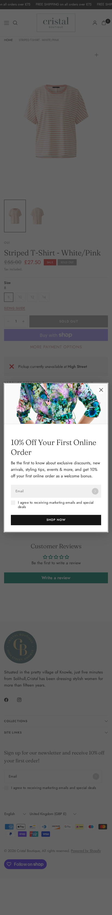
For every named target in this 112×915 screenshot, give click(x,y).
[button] (56, 520)
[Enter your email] (95, 491)
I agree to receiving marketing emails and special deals (56, 504)
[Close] (101, 390)
